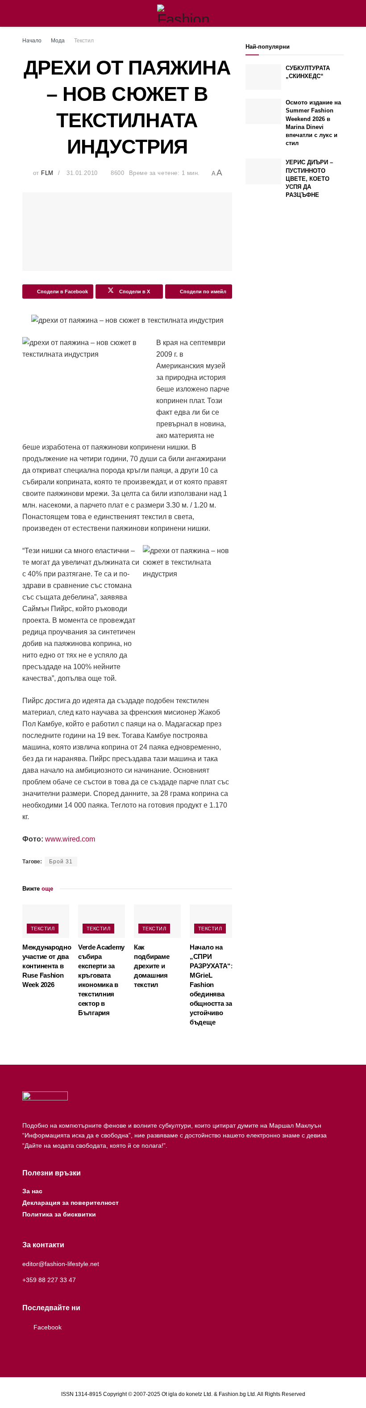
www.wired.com (70, 839)
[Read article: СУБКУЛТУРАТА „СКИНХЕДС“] (263, 77)
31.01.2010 (82, 173)
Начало (32, 40)
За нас (32, 1191)
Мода (58, 40)
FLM (47, 173)
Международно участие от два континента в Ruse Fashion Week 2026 (46, 965)
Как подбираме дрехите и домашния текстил (151, 965)
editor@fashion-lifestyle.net (60, 1263)
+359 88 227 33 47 (49, 1279)
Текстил (84, 40)
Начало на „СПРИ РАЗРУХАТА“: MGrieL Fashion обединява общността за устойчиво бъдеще (211, 984)
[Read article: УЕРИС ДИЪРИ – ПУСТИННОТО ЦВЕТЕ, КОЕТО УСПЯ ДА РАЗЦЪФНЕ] (263, 171)
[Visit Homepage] (183, 13)
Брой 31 (61, 861)
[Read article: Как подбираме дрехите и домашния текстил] (157, 921)
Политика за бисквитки (59, 1214)
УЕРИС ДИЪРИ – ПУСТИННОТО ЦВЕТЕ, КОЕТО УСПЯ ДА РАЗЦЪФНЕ (309, 178)
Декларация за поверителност (70, 1202)
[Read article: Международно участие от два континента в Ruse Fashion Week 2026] (45, 921)
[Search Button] (340, 13)
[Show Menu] (26, 13)
